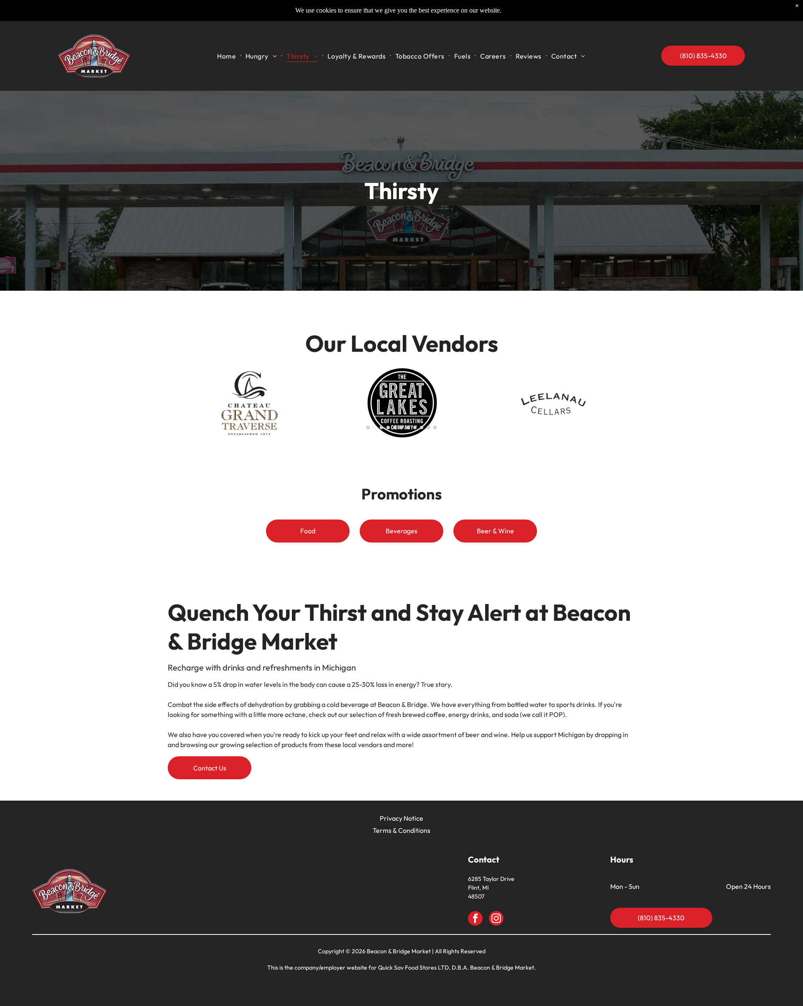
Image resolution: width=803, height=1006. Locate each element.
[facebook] (475, 919)
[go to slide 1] (368, 427)
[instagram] (496, 919)
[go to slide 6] (401, 427)
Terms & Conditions (401, 830)
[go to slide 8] (415, 427)
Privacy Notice (401, 818)
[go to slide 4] (388, 427)
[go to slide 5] (394, 427)
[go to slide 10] (428, 427)
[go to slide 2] (374, 427)
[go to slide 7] (408, 427)
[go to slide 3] (381, 427)
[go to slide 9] (421, 427)
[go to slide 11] (435, 427)
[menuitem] (227, 56)
